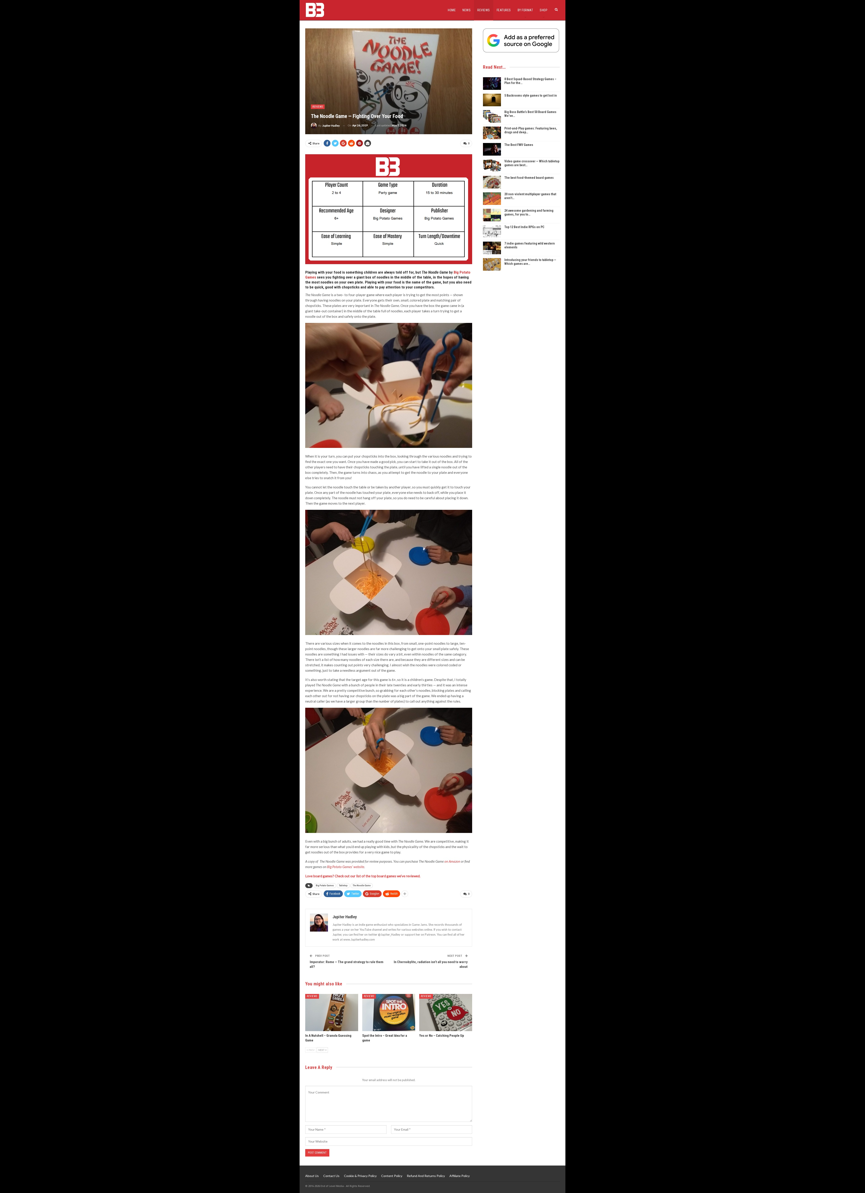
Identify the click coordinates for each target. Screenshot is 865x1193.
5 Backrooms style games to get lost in (530, 95)
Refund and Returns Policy (426, 1176)
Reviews (483, 10)
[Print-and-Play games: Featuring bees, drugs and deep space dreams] (492, 133)
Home (452, 10)
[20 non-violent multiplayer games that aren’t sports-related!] (492, 198)
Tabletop (343, 885)
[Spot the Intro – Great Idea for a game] (388, 1012)
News (466, 10)
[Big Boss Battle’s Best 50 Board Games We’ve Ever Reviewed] (492, 116)
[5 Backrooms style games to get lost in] (492, 100)
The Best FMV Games (518, 145)
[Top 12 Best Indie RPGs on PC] (492, 231)
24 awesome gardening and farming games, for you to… (528, 212)
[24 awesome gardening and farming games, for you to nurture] (492, 215)
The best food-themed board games (529, 177)
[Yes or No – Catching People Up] (445, 1012)
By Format (525, 10)
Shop (543, 10)
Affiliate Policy (459, 1176)
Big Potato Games (325, 885)
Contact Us (331, 1176)
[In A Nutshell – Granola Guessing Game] (331, 1012)
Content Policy (391, 1176)
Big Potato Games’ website (345, 867)
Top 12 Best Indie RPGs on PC (524, 227)
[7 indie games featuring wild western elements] (492, 248)
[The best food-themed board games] (492, 182)
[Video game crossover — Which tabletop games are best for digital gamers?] (492, 165)
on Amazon (452, 861)
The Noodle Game (362, 885)
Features (504, 10)
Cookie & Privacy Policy (360, 1176)
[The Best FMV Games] (492, 149)
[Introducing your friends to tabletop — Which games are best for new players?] (492, 264)
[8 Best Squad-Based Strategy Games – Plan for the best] (492, 83)
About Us (312, 1176)
